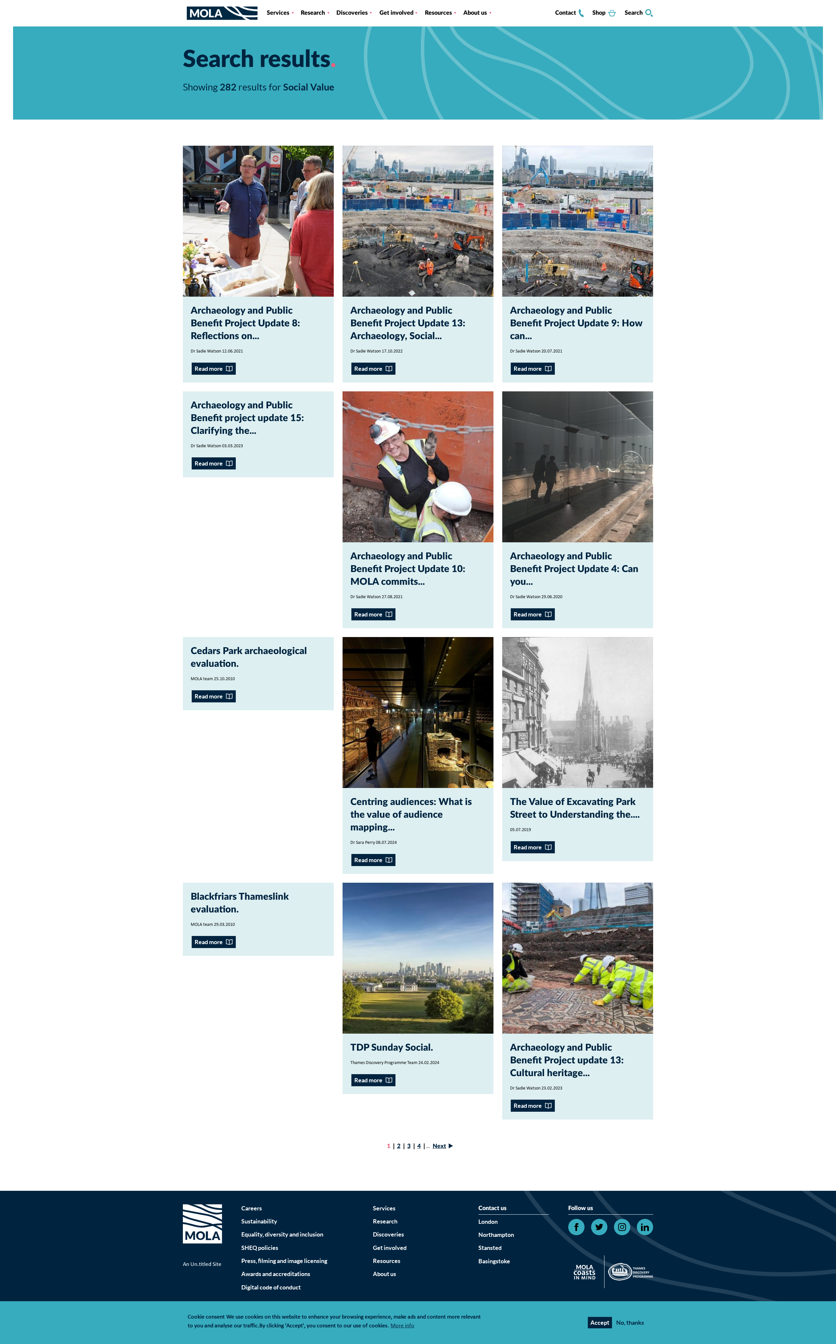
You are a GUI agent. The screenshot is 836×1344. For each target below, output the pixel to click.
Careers (251, 1208)
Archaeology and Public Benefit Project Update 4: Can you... (574, 569)
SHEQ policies (259, 1247)
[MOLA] (222, 13)
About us (475, 13)
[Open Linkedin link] (645, 1227)
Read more (209, 368)
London (488, 1221)
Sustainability (259, 1221)
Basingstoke (494, 1261)
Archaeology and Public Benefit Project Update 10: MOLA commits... (407, 569)
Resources (438, 13)
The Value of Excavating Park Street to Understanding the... (573, 808)
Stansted (490, 1247)
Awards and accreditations (275, 1273)
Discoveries (352, 13)
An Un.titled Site (202, 1264)
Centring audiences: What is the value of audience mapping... (411, 814)
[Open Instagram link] (622, 1227)
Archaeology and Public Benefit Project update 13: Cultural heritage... (567, 1060)
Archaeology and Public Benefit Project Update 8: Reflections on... (245, 323)
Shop (598, 13)
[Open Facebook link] (576, 1227)
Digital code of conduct (271, 1287)
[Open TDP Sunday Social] (418, 958)
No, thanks (630, 1322)
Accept (599, 1322)
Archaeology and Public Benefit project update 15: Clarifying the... (247, 418)
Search (634, 13)
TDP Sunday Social (390, 1048)
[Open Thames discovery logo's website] (628, 1273)
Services (278, 13)
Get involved (396, 13)
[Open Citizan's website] (586, 1273)
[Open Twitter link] (599, 1227)
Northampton (496, 1234)
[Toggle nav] (185, 13)
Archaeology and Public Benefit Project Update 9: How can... (576, 323)
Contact (565, 13)
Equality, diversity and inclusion (282, 1234)
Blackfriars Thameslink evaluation (240, 903)
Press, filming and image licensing (284, 1260)
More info (402, 1326)
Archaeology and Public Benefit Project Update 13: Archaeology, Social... (407, 323)
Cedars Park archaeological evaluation (249, 658)
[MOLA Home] (202, 1232)
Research (313, 13)
